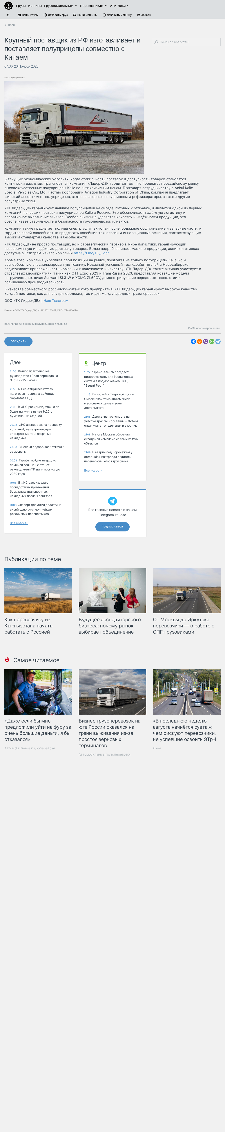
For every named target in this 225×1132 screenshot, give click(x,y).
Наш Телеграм (56, 300)
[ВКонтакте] (193, 341)
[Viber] (205, 341)
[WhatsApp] (211, 341)
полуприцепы (13, 323)
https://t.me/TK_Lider (91, 253)
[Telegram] (218, 341)
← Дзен (9, 25)
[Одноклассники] (199, 341)
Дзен (157, 748)
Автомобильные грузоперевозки (30, 748)
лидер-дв (61, 323)
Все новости (19, 523)
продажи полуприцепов (38, 323)
